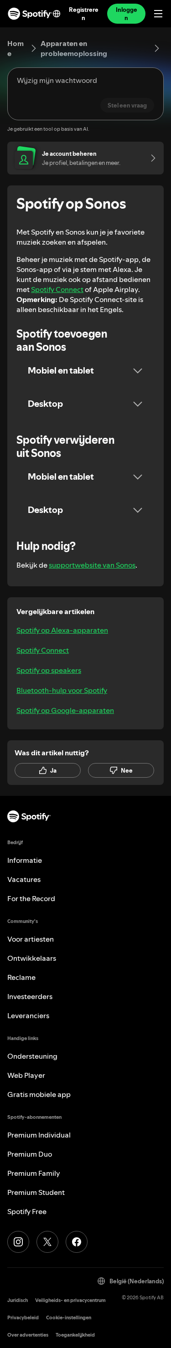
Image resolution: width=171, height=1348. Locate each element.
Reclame (21, 977)
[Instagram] (18, 1242)
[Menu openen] (158, 14)
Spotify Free (27, 1211)
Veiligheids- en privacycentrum (70, 1300)
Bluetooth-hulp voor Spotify (61, 690)
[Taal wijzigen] (56, 13)
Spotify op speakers (48, 670)
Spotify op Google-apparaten (65, 710)
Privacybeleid (23, 1317)
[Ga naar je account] (150, 158)
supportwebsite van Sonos (92, 565)
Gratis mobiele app (39, 1094)
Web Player (26, 1075)
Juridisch (17, 1300)
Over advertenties (27, 1335)
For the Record (31, 898)
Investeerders (29, 996)
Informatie (24, 860)
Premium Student (36, 1192)
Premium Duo (29, 1154)
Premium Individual (39, 1135)
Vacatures (24, 879)
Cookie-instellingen (68, 1317)
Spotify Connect (57, 289)
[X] (47, 1242)
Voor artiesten (30, 939)
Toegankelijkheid (75, 1335)
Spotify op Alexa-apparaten (62, 630)
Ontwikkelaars (31, 958)
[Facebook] (77, 1242)
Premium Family (33, 1173)
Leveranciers (28, 1015)
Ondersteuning (32, 1056)
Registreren (83, 13)
